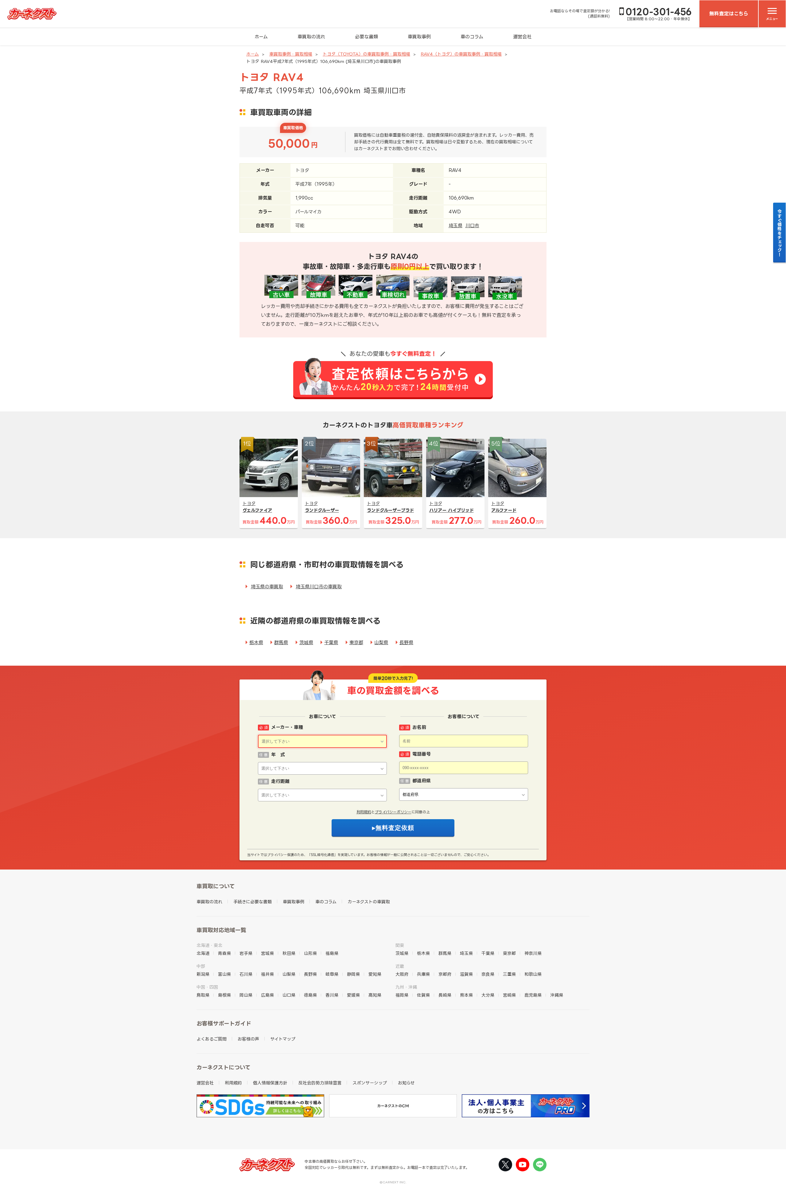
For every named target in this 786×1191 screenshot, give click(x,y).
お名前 (419, 727)
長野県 (406, 642)
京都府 (444, 974)
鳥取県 (202, 995)
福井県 (267, 974)
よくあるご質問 (211, 1039)
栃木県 (256, 642)
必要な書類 (366, 36)
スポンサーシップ (369, 1082)
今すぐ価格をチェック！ (779, 232)
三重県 (509, 974)
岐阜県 (331, 974)
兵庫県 (423, 974)
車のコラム (472, 36)
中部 (200, 966)
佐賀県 (423, 995)
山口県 (288, 995)
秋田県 (288, 953)
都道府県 (421, 780)
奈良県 (487, 974)
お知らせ (406, 1082)
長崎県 (444, 995)
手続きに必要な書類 (252, 901)
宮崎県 (509, 995)
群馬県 (281, 642)
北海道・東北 (209, 945)
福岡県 (401, 995)
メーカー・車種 (287, 727)
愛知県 (374, 974)
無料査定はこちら (728, 13)
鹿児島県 (533, 995)
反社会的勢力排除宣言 (319, 1082)
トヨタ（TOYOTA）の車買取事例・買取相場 (366, 54)
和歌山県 (533, 974)
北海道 (202, 953)
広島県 (267, 995)
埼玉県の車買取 (267, 586)
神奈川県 (533, 953)
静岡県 (353, 974)
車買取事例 (419, 36)
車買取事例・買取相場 (290, 54)
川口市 (472, 225)
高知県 (374, 995)
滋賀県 (466, 974)
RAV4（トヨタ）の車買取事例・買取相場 (461, 54)
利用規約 (363, 812)
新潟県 (202, 974)
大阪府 (401, 974)
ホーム (261, 36)
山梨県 (381, 642)
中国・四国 (207, 987)
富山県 (224, 974)
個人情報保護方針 (270, 1082)
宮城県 (267, 953)
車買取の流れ (311, 36)
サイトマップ (282, 1039)
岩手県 (245, 953)
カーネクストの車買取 (369, 901)
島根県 (224, 995)
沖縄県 (556, 995)
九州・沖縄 (406, 987)
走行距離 (280, 781)
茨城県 (306, 642)
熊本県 (466, 995)
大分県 (487, 995)
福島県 (331, 953)
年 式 (278, 754)
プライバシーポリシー (393, 812)
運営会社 (522, 36)
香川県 (331, 995)
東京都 (356, 642)
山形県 (310, 953)
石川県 (245, 974)
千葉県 (331, 642)
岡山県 (245, 995)
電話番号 (421, 754)
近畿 (399, 966)
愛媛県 (353, 995)
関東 (399, 945)
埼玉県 (455, 225)
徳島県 (310, 995)
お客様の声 (248, 1039)
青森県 (224, 953)
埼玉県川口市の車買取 (319, 586)
